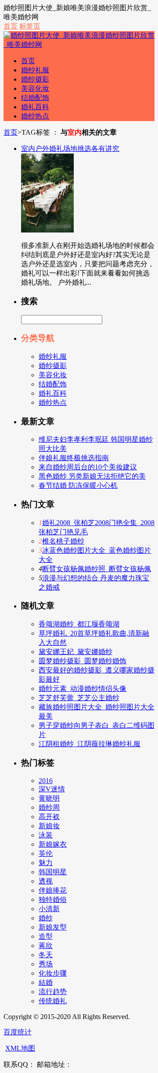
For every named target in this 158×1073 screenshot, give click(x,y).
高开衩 (49, 816)
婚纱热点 (35, 116)
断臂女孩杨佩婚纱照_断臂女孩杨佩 (96, 568)
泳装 (46, 835)
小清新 (49, 908)
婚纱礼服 (35, 70)
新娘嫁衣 (53, 844)
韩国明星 (53, 872)
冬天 (46, 955)
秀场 (46, 964)
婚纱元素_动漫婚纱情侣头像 (82, 688)
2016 (46, 780)
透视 (46, 881)
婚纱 (46, 918)
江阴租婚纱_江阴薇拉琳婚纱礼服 (89, 744)
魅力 (46, 862)
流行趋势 (53, 991)
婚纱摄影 (35, 79)
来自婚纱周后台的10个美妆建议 (88, 467)
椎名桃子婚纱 (63, 541)
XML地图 (20, 1048)
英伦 (46, 853)
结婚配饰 (35, 97)
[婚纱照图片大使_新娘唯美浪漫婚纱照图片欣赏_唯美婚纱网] (79, 44)
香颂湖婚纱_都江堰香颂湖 (79, 624)
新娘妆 (49, 826)
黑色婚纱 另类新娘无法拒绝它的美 (92, 476)
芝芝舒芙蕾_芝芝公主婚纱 (79, 697)
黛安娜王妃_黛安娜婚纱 (75, 651)
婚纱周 (49, 807)
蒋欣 (46, 945)
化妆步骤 (53, 973)
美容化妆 (35, 88)
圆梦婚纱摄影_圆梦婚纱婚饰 (82, 661)
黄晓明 (49, 798)
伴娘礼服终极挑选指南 (74, 457)
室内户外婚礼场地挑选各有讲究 (70, 148)
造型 (46, 936)
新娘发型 (53, 927)
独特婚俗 (53, 899)
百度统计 (18, 1032)
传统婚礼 (53, 1001)
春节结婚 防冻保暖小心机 (78, 485)
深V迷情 (52, 789)
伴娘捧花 (53, 890)
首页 (11, 26)
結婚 (46, 982)
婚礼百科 (35, 107)
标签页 (29, 26)
